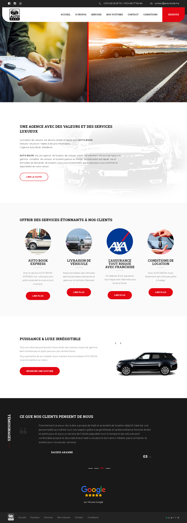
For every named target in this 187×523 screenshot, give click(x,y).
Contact (133, 14)
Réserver (173, 14)
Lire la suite (34, 177)
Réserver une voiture (39, 371)
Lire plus (38, 296)
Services (96, 14)
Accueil (65, 14)
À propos (80, 14)
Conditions (150, 14)
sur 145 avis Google (93, 502)
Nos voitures (114, 14)
